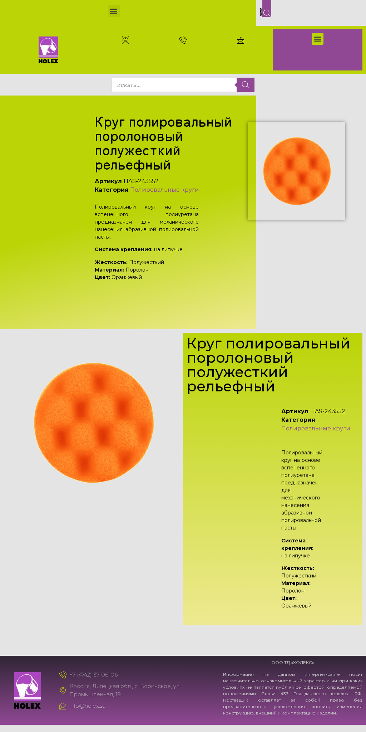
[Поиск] (245, 85)
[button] (114, 11)
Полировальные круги (164, 189)
